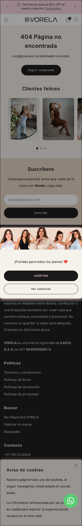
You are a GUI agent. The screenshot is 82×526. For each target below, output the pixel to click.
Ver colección (41, 289)
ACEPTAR (41, 275)
